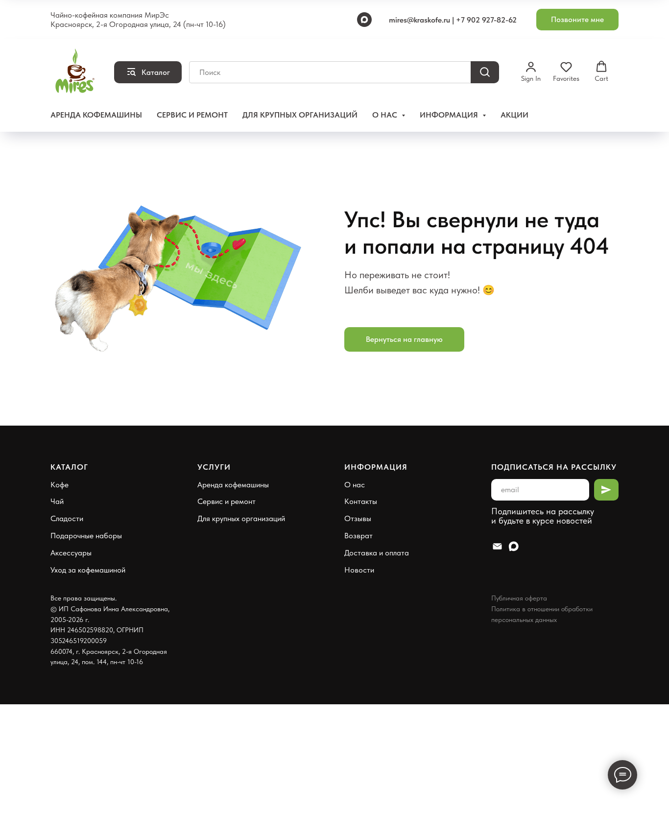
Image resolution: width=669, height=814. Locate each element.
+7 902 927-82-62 (486, 19)
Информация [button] (450, 115)
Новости (359, 570)
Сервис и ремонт (192, 115)
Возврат (358, 535)
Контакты (360, 501)
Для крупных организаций (300, 115)
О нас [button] (385, 115)
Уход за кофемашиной (87, 570)
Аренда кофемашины (96, 115)
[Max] (364, 19)
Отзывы (357, 518)
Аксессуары (71, 552)
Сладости (66, 518)
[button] (577, 20)
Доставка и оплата (376, 552)
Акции (514, 115)
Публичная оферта (519, 598)
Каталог (69, 467)
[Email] (497, 546)
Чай (57, 501)
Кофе (59, 484)
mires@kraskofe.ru (419, 19)
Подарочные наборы (86, 535)
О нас (354, 484)
